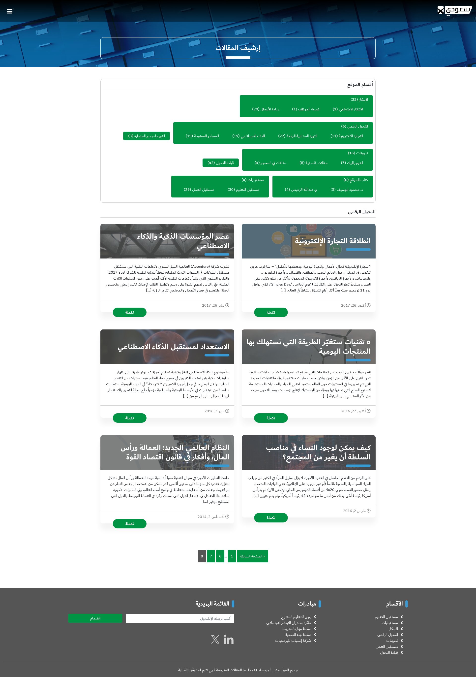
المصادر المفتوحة (206, 136)
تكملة (271, 312)
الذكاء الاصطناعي (253, 136)
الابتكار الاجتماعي (351, 109)
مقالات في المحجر (273, 163)
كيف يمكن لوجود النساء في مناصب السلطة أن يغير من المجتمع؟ (318, 452)
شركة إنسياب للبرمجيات (293, 640)
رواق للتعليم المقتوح (296, 616)
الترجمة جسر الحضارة (149, 136)
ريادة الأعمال (270, 109)
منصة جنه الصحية (298, 634)
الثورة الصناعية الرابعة (302, 136)
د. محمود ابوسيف (350, 189)
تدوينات (362, 153)
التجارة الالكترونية (351, 136)
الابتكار (363, 99)
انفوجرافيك (355, 163)
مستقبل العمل (203, 189)
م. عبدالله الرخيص (304, 189)
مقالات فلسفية (316, 163)
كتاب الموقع (359, 180)
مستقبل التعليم (247, 189)
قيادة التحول (225, 163)
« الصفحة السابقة (252, 556)
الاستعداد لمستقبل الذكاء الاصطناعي (173, 347)
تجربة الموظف (308, 109)
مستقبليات (256, 180)
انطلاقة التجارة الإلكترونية (333, 241)
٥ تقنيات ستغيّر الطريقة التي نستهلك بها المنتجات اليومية (309, 346)
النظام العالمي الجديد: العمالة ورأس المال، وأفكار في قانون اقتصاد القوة (174, 452)
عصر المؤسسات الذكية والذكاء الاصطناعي (183, 241)
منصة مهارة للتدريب (296, 628)
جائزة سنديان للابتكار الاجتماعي (288, 622)
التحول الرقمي (357, 126)
